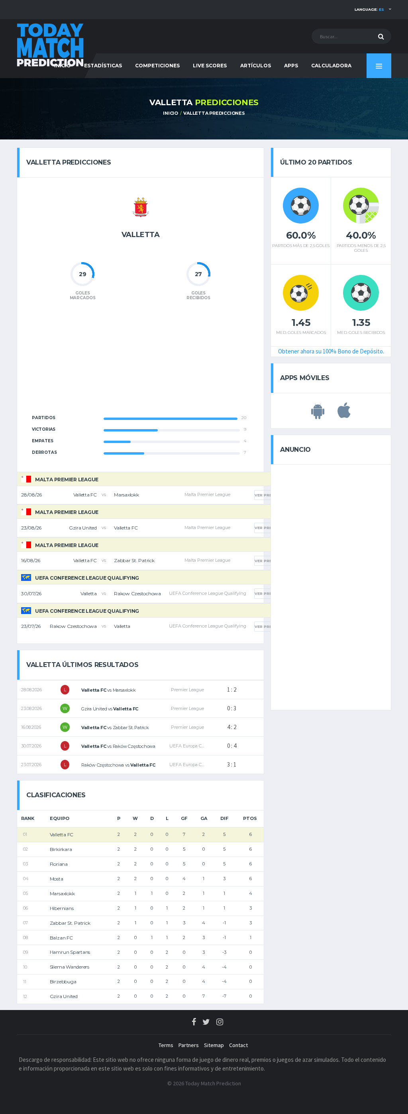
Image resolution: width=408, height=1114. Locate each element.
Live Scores (210, 66)
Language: (369, 9)
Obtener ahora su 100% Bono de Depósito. (331, 351)
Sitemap (214, 1045)
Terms (166, 1045)
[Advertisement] (140, 362)
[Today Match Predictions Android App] (317, 414)
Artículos (255, 66)
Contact (238, 1045)
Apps (291, 66)
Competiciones (157, 66)
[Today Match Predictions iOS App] (344, 414)
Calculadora (331, 66)
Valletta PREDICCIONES (214, 113)
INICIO (170, 113)
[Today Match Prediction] (50, 44)
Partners (188, 1045)
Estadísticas (103, 66)
